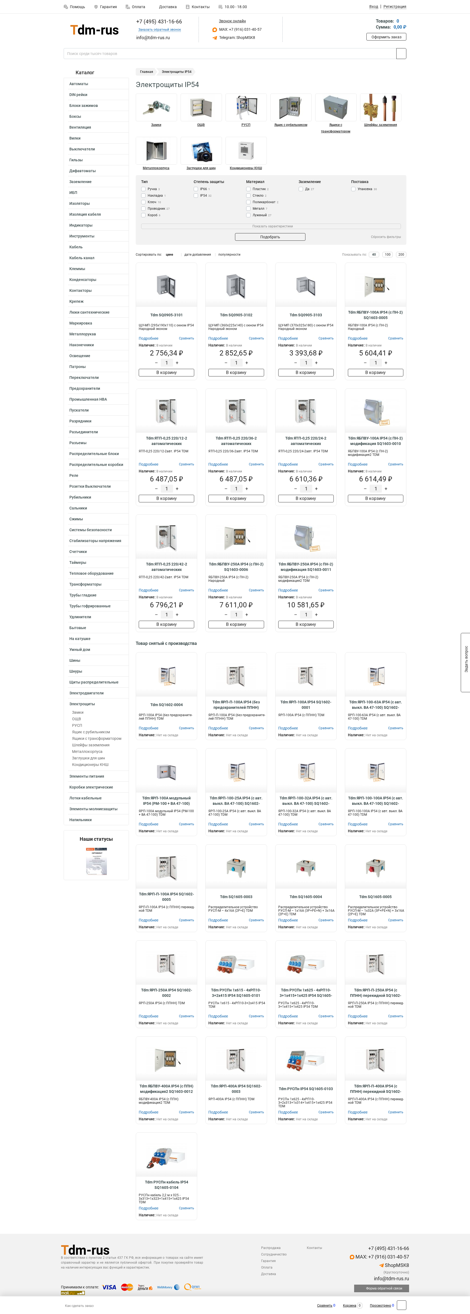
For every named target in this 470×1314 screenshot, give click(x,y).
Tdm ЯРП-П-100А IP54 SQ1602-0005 (166, 897)
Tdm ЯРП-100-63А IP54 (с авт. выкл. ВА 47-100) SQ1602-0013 (375, 705)
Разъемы (77, 443)
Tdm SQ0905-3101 (166, 315)
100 (388, 254)
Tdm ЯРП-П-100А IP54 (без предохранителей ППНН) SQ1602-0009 (236, 705)
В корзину (166, 372)
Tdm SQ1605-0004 (306, 897)
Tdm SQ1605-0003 (236, 897)
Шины (74, 660)
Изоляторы (79, 203)
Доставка (167, 7)
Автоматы (78, 84)
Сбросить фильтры (386, 237)
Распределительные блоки (94, 454)
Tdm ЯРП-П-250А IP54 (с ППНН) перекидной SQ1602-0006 (375, 993)
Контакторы (80, 290)
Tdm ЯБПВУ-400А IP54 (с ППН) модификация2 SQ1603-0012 (166, 1089)
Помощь (77, 7)
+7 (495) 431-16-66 (158, 21)
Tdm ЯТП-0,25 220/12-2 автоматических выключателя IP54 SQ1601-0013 (166, 441)
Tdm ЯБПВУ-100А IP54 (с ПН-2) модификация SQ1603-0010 (375, 441)
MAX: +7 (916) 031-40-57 (240, 29)
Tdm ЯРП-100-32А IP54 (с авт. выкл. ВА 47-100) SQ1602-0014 (306, 801)
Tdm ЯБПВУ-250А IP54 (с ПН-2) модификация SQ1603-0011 (306, 567)
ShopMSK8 (396, 1265)
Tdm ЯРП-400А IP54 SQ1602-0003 (236, 1089)
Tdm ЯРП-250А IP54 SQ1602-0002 (166, 993)
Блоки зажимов (83, 105)
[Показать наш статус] (96, 861)
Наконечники (81, 345)
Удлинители (80, 617)
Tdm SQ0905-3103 (306, 315)
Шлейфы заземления (91, 745)
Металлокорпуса (87, 751)
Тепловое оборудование (91, 573)
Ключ (154, 202)
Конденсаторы (82, 279)
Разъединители (83, 432)
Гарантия (108, 7)
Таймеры (77, 562)
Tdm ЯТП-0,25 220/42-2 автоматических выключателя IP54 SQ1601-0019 (166, 567)
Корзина (349, 1305)
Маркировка (80, 323)
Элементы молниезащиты (93, 809)
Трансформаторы (85, 584)
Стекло (260, 195)
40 (374, 254)
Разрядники (80, 421)
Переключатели (84, 377)
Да (309, 189)
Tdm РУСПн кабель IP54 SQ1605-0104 (166, 1185)
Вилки (75, 138)
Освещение (79, 356)
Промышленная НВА (88, 399)
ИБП (73, 192)
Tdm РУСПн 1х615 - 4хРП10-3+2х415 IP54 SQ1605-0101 (236, 993)
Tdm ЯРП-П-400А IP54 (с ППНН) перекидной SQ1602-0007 (375, 1089)
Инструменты (81, 236)
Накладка (157, 195)
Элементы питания (86, 776)
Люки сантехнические (89, 312)
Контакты (201, 7)
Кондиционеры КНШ (90, 764)
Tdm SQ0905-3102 (236, 315)
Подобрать (270, 237)
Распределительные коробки (96, 464)
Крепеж (76, 301)
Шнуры (75, 671)
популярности (229, 254)
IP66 (205, 189)
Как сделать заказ (79, 1306)
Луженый (262, 215)
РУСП (77, 725)
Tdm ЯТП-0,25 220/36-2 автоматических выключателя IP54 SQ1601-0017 (236, 441)
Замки (78, 712)
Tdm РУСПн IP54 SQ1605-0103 (306, 1089)
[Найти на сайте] (401, 53)
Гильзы (76, 160)
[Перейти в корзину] (370, 24)
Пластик (261, 189)
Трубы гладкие (83, 595)
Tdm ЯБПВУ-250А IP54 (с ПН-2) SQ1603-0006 (236, 567)
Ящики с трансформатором (96, 738)
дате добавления (197, 254)
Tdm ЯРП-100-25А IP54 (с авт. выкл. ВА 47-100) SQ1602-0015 (236, 801)
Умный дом (79, 649)
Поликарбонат (266, 202)
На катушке (80, 638)
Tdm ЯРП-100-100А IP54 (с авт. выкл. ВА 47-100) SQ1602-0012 (375, 801)
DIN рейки (78, 94)
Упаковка (367, 189)
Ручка (154, 189)
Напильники (80, 820)
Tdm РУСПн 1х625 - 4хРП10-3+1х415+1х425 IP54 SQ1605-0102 (306, 993)
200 (401, 254)
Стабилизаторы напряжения (95, 541)
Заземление (80, 182)
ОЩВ (76, 719)
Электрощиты (82, 704)
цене (169, 254)
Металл (260, 209)
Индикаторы (80, 225)
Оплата (138, 7)
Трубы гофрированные (90, 606)
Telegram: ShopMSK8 (236, 37)
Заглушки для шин (88, 758)
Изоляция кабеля (85, 214)
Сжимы (76, 519)
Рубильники (80, 497)
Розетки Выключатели (90, 486)
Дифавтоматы (82, 171)
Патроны (77, 366)
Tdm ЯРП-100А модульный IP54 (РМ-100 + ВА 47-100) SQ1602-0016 (166, 801)
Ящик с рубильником (91, 732)
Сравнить (324, 1305)
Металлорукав (82, 334)
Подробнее (148, 338)
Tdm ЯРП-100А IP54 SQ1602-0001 (305, 705)
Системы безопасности (90, 530)
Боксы (75, 116)
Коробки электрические (91, 787)
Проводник (159, 209)
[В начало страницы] (401, 1305)
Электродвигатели (86, 693)
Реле (73, 475)
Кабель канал (81, 258)
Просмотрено (380, 1305)
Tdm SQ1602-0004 (166, 705)
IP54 (206, 195)
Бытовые (77, 628)
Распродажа (271, 1248)
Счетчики (78, 551)
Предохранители (84, 388)
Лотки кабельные (85, 798)
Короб (154, 215)
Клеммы (77, 269)
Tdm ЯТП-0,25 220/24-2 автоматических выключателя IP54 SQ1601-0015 (306, 441)
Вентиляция (80, 127)
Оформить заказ (386, 37)
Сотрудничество (274, 1254)
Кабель (76, 247)
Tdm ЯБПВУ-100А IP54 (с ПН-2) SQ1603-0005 (375, 315)
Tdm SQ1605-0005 (375, 897)
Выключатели (82, 149)
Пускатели (79, 410)
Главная (146, 72)
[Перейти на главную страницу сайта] (94, 29)
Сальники (78, 508)
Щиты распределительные (94, 682)
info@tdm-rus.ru (391, 1278)
